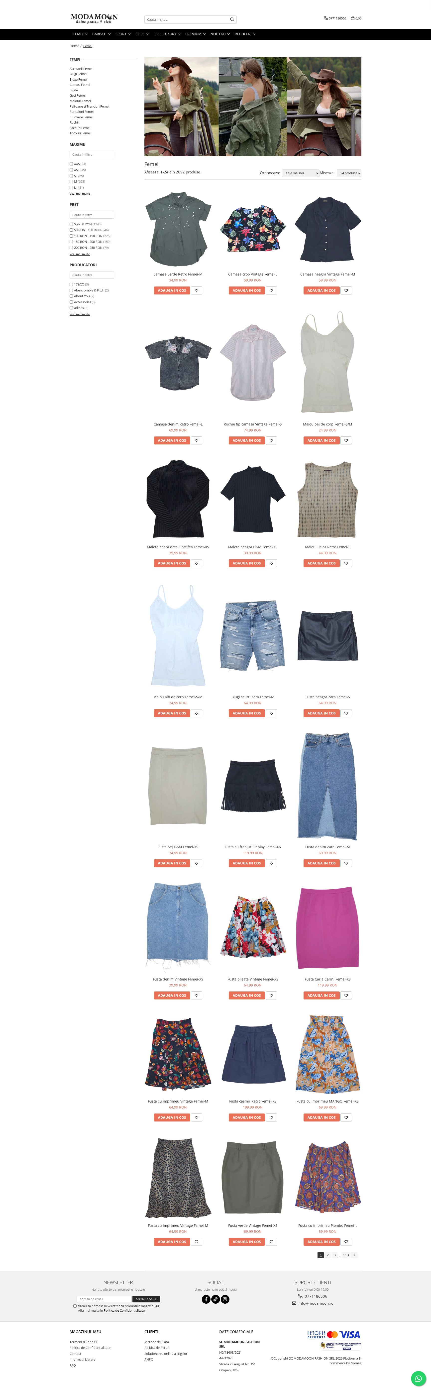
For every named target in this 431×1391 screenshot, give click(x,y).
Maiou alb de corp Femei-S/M (178, 697)
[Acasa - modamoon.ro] (94, 19)
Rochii (74, 122)
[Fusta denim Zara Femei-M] (328, 786)
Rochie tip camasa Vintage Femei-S (253, 424)
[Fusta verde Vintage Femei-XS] (253, 1177)
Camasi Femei (80, 84)
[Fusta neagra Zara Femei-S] (328, 636)
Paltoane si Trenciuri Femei (89, 106)
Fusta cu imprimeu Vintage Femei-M (178, 1101)
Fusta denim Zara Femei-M (327, 846)
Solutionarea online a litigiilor (165, 1353)
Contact (75, 1353)
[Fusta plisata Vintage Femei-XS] (253, 927)
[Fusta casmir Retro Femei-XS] (253, 1054)
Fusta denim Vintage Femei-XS (178, 979)
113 (346, 1254)
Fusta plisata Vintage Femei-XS (252, 979)
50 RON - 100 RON (87, 230)
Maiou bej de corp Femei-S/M (327, 424)
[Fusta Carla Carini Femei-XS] (328, 927)
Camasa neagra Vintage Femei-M (327, 274)
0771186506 (315, 1296)
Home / (76, 45)
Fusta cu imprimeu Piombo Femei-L (327, 1225)
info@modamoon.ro (315, 1303)
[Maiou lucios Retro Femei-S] (328, 499)
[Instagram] (225, 1299)
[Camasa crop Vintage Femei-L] (253, 229)
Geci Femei (78, 95)
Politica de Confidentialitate (124, 1310)
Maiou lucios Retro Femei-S (327, 547)
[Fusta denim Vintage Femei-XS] (178, 927)
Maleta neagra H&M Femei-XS (253, 547)
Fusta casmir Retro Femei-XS (253, 1101)
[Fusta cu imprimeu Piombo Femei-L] (328, 1177)
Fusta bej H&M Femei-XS (178, 846)
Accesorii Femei (81, 68)
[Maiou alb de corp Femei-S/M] (178, 636)
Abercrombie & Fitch (89, 290)
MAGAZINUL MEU (85, 1331)
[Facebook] (206, 1299)
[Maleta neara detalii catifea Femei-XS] (178, 499)
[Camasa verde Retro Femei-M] (178, 229)
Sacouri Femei (80, 128)
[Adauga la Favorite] (196, 290)
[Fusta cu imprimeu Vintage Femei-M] (178, 1054)
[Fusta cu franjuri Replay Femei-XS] (253, 786)
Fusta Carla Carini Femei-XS (328, 979)
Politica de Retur (156, 1347)
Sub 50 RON (83, 224)
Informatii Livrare (82, 1359)
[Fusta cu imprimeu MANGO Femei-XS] (328, 1054)
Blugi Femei (78, 74)
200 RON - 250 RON (88, 247)
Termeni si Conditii (83, 1342)
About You (82, 296)
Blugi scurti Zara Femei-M (252, 697)
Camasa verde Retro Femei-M (178, 274)
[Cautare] (232, 19)
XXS (77, 163)
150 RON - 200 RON (88, 241)
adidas (79, 307)
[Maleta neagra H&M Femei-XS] (253, 499)
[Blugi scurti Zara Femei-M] (253, 636)
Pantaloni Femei (82, 111)
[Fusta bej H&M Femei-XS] (178, 786)
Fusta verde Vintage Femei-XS (252, 1225)
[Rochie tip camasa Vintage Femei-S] (253, 363)
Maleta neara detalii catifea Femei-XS (178, 547)
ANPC (148, 1359)
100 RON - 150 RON (88, 236)
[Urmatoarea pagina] (354, 1255)
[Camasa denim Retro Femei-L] (178, 362)
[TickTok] (215, 1299)
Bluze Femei (78, 79)
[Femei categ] (252, 106)
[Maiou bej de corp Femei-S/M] (328, 363)
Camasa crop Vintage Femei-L (252, 274)
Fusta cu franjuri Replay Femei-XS (253, 846)
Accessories (82, 302)
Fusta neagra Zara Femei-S (328, 697)
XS (76, 169)
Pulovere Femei (81, 117)
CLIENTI (151, 1331)
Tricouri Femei (80, 133)
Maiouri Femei (80, 101)
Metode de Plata (156, 1342)
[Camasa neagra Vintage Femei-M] (328, 229)
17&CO (79, 284)
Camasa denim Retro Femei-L (178, 424)
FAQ (73, 1365)
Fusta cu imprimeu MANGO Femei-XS (328, 1101)
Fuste (74, 90)
